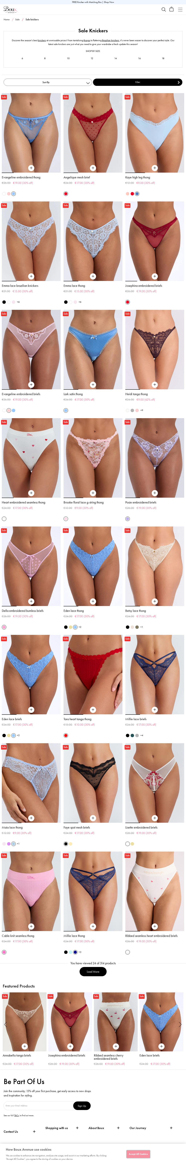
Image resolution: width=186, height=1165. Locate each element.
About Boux (96, 1128)
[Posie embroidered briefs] (154, 493)
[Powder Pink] (66, 519)
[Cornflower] (13, 193)
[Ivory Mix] (4, 519)
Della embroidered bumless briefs (22, 610)
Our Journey (138, 1128)
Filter (137, 82)
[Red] (66, 735)
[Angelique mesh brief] (93, 168)
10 (68, 58)
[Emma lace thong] (93, 276)
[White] (4, 193)
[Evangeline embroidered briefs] (31, 385)
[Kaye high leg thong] (154, 168)
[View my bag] (171, 10)
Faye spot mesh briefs (77, 827)
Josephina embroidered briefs (143, 285)
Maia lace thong (12, 827)
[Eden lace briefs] (31, 710)
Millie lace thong (74, 935)
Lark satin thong (73, 394)
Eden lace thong (74, 610)
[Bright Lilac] (9, 844)
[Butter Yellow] (70, 627)
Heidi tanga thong (136, 394)
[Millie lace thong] (93, 927)
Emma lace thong (74, 285)
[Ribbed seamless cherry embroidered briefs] (116, 1021)
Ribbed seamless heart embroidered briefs (151, 935)
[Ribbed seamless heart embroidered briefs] (154, 927)
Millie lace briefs (135, 719)
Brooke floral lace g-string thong (84, 502)
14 (115, 58)
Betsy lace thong (135, 610)
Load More (93, 971)
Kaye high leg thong (137, 177)
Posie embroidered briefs (140, 502)
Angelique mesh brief (77, 177)
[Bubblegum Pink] (4, 627)
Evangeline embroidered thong (21, 177)
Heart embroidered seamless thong (23, 502)
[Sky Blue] (70, 952)
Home (7, 19)
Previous (5, 1024)
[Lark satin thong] (93, 385)
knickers (42, 40)
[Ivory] (127, 410)
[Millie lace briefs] (154, 710)
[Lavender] (127, 519)
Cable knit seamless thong (18, 935)
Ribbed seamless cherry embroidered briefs (108, 1057)
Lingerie (158, 26)
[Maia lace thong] (31, 818)
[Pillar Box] (66, 193)
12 (92, 58)
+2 (80, 627)
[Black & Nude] (66, 627)
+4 (141, 735)
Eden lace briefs (12, 719)
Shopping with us (56, 1128)
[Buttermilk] (70, 844)
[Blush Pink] (13, 302)
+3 (80, 952)
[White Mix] (127, 844)
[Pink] (127, 193)
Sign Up (82, 1105)
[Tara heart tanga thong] (93, 710)
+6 (18, 301)
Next (180, 1024)
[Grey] (132, 410)
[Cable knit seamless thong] (31, 927)
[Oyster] (132, 627)
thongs (87, 40)
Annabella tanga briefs (17, 1055)
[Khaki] (137, 627)
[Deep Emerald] (132, 735)
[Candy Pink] (4, 952)
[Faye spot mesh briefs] (93, 818)
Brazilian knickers (110, 40)
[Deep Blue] (75, 952)
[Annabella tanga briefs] (24, 1021)
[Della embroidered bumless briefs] (31, 601)
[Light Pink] (9, 193)
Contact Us (11, 1132)
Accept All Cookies (138, 1153)
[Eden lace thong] (93, 601)
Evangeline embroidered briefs (21, 394)
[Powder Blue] (13, 844)
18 (163, 58)
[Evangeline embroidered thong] (31, 168)
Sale (17, 19)
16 (139, 58)
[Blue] (137, 193)
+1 (141, 627)
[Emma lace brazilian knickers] (31, 276)
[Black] (4, 302)
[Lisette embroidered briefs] (154, 818)
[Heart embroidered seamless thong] (31, 493)
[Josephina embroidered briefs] (154, 276)
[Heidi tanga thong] (154, 385)
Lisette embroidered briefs (141, 827)
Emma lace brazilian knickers (20, 285)
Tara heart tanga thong (77, 719)
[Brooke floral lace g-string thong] (93, 493)
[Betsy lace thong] (154, 601)
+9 (141, 410)
